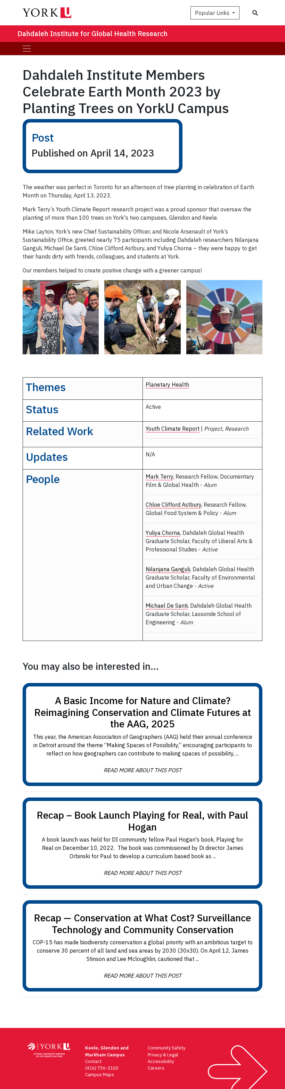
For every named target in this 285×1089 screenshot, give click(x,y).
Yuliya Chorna (163, 532)
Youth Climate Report (173, 428)
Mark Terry (159, 476)
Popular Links (213, 12)
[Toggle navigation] (26, 48)
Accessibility (161, 1061)
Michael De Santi (167, 605)
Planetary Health (167, 384)
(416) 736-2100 (102, 1068)
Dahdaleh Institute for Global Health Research (92, 33)
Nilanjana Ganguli (168, 569)
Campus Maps (99, 1075)
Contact (93, 1061)
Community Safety (166, 1048)
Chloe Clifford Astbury (173, 504)
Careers (156, 1068)
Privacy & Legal (163, 1055)
